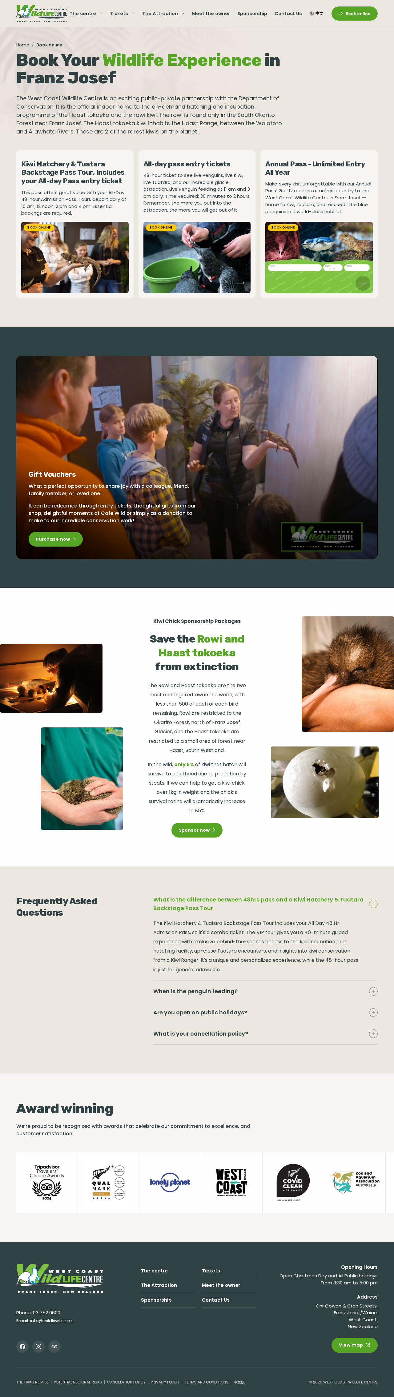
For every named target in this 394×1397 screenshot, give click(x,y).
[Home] (59, 1278)
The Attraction (160, 13)
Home (22, 45)
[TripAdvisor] (54, 1346)
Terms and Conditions (206, 1382)
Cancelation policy (126, 1382)
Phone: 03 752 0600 (38, 1312)
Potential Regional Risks (78, 1382)
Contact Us (288, 13)
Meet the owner (211, 13)
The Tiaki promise (32, 1382)
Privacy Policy (165, 1382)
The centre (83, 13)
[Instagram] (38, 1346)
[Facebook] (22, 1346)
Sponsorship (252, 13)
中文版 (239, 1382)
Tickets (119, 13)
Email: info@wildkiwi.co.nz (44, 1320)
